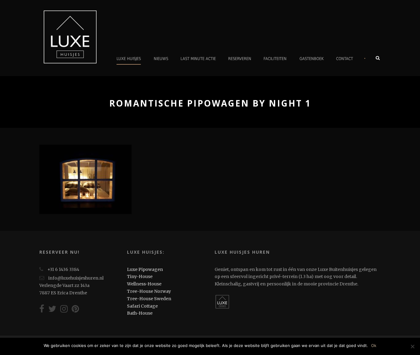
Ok (373, 345)
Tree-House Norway (149, 291)
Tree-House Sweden (149, 298)
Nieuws (161, 58)
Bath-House (140, 313)
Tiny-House (140, 276)
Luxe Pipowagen (145, 269)
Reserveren (239, 58)
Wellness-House (144, 284)
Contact (344, 58)
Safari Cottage (142, 306)
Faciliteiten (275, 58)
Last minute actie (198, 58)
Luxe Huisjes (129, 58)
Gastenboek (311, 58)
